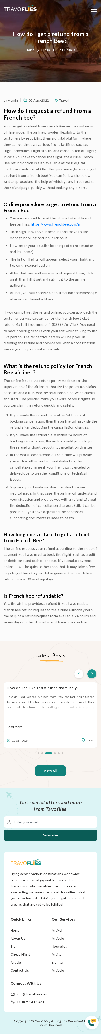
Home (30, 50)
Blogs (45, 50)
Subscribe (50, 835)
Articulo (58, 938)
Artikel (57, 930)
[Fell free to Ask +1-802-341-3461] (93, 1024)
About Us (18, 938)
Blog (14, 946)
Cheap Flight (20, 954)
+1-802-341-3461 (30, 1002)
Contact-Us (20, 970)
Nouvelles (59, 946)
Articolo (58, 970)
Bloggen (58, 962)
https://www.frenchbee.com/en (56, 224)
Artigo (57, 954)
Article (16, 962)
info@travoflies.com (32, 994)
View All (50, 771)
